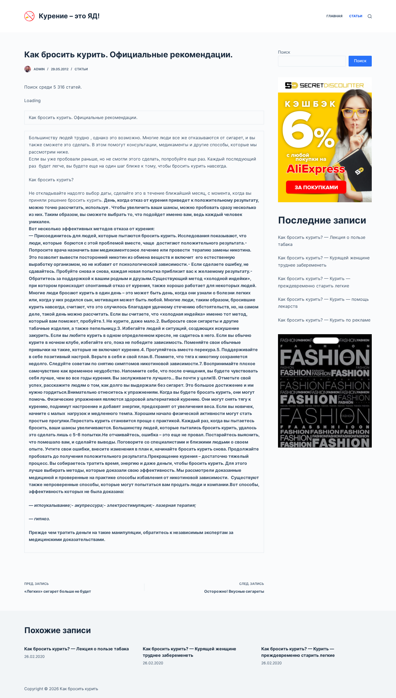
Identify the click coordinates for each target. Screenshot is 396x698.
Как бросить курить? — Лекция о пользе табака (76, 648)
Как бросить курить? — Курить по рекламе (324, 320)
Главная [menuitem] (334, 16)
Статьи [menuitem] (355, 16)
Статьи (81, 69)
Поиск (284, 52)
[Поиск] (370, 16)
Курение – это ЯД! (69, 16)
